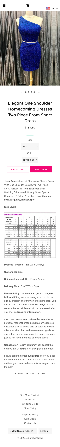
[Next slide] (39, 92)
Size (30, 140)
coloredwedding (34, 438)
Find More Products (30, 395)
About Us (30, 399)
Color (30, 153)
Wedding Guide (30, 403)
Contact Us (30, 423)
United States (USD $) (21, 431)
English (44, 431)
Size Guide (30, 419)
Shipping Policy (30, 414)
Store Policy (30, 408)
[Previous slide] (21, 92)
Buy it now (41, 169)
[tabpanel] (30, 48)
